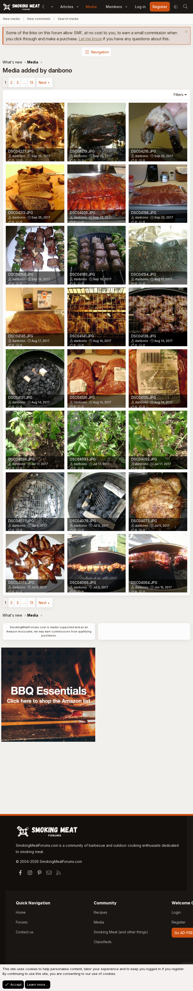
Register (178, 922)
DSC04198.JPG (143, 212)
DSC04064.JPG (144, 582)
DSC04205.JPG (82, 212)
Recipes (100, 912)
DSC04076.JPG (83, 521)
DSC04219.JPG (82, 151)
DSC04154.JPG (143, 274)
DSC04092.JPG (144, 459)
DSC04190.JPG (82, 274)
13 (31, 82)
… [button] (24, 82)
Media (91, 7)
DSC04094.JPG (21, 459)
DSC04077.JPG (21, 521)
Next (42, 82)
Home (21, 912)
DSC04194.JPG (20, 274)
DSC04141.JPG (82, 336)
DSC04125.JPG (143, 397)
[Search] (185, 7)
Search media (68, 19)
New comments (39, 19)
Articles (66, 7)
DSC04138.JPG (143, 336)
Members (114, 7)
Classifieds (103, 942)
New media (11, 19)
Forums (22, 922)
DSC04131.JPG (20, 397)
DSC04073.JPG (144, 521)
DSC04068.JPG (21, 582)
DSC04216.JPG (143, 151)
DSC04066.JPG (83, 582)
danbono (18, 156)
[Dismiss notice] (185, 32)
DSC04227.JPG (20, 151)
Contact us (24, 932)
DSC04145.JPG (20, 336)
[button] (52, 6)
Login (176, 912)
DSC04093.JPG (83, 459)
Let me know (90, 38)
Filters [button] (178, 94)
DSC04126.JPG (82, 397)
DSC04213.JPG (20, 212)
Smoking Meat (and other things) (121, 932)
